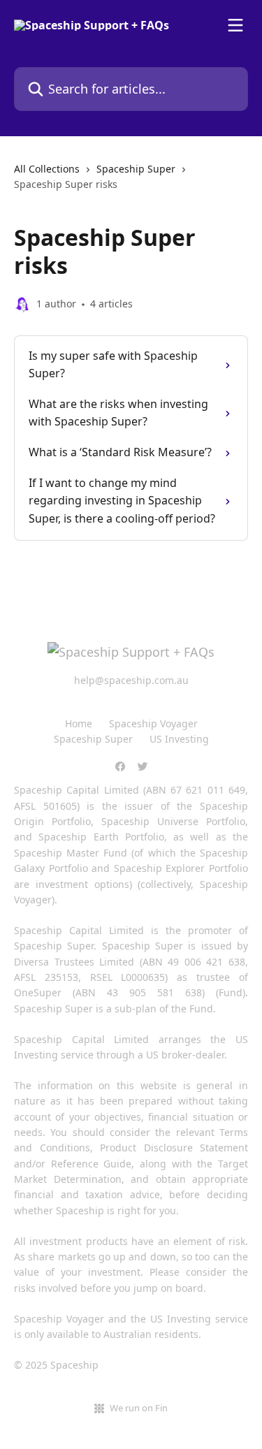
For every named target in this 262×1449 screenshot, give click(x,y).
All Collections (47, 168)
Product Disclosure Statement (174, 1147)
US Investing (179, 738)
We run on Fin (139, 1407)
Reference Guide (91, 1163)
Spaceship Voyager (153, 723)
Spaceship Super (135, 168)
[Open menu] (235, 25)
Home (78, 723)
